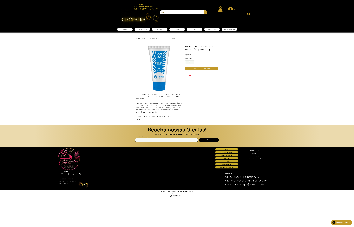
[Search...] (205, 12)
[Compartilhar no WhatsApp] (193, 75)
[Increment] (192, 62)
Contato (226, 161)
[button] (220, 9)
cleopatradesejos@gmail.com (244, 184)
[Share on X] (197, 75)
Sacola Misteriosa (226, 155)
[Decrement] (187, 62)
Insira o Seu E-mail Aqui (142, 137)
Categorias (226, 158)
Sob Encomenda (226, 152)
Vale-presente (226, 164)
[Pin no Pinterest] (190, 75)
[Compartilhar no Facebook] (186, 75)
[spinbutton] (189, 62)
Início (138, 38)
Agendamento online (227, 167)
